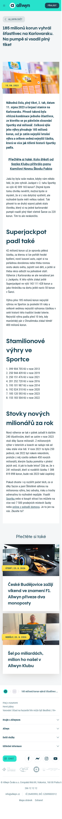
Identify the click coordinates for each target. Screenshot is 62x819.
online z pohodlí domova (26, 507)
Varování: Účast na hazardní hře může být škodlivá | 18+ (29, 710)
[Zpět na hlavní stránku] (12, 5)
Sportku (10, 498)
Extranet (39, 800)
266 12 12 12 (31, 788)
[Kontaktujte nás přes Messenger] (37, 758)
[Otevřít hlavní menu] (4, 5)
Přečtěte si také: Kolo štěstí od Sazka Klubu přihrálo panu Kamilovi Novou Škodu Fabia (31, 164)
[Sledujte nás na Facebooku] (28, 758)
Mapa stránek (25, 800)
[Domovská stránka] (5, 691)
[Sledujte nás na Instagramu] (46, 758)
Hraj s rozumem (10, 702)
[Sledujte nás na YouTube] (55, 758)
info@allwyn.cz (13, 794)
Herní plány (8, 706)
